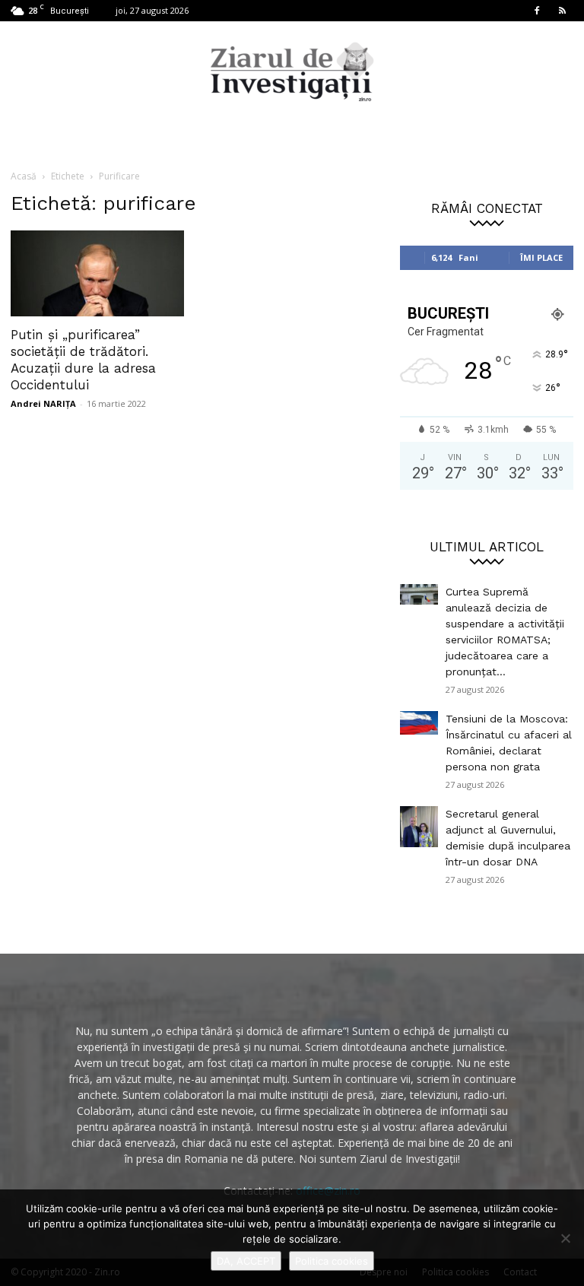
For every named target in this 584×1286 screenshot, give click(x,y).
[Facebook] (536, 10)
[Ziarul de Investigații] (292, 71)
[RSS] (562, 10)
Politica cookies (331, 1261)
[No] (565, 1238)
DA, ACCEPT (246, 1261)
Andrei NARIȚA (43, 403)
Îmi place (541, 257)
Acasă (23, 176)
